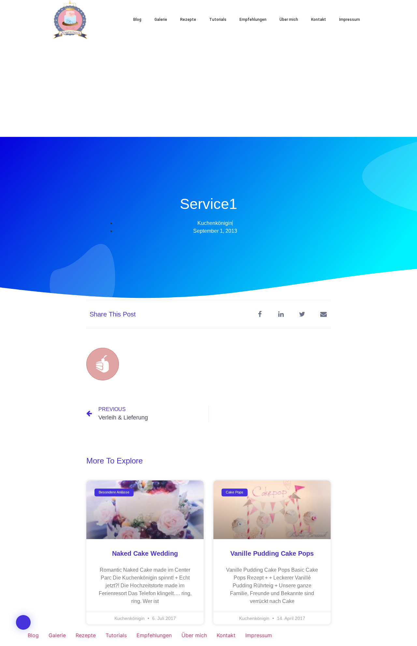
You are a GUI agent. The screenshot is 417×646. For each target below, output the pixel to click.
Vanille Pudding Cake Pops (272, 553)
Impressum (349, 19)
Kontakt (318, 19)
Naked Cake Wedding (145, 553)
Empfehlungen (252, 19)
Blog (137, 19)
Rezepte (188, 19)
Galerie (160, 19)
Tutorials (217, 19)
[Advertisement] (208, 88)
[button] (387, 19)
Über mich (289, 19)
